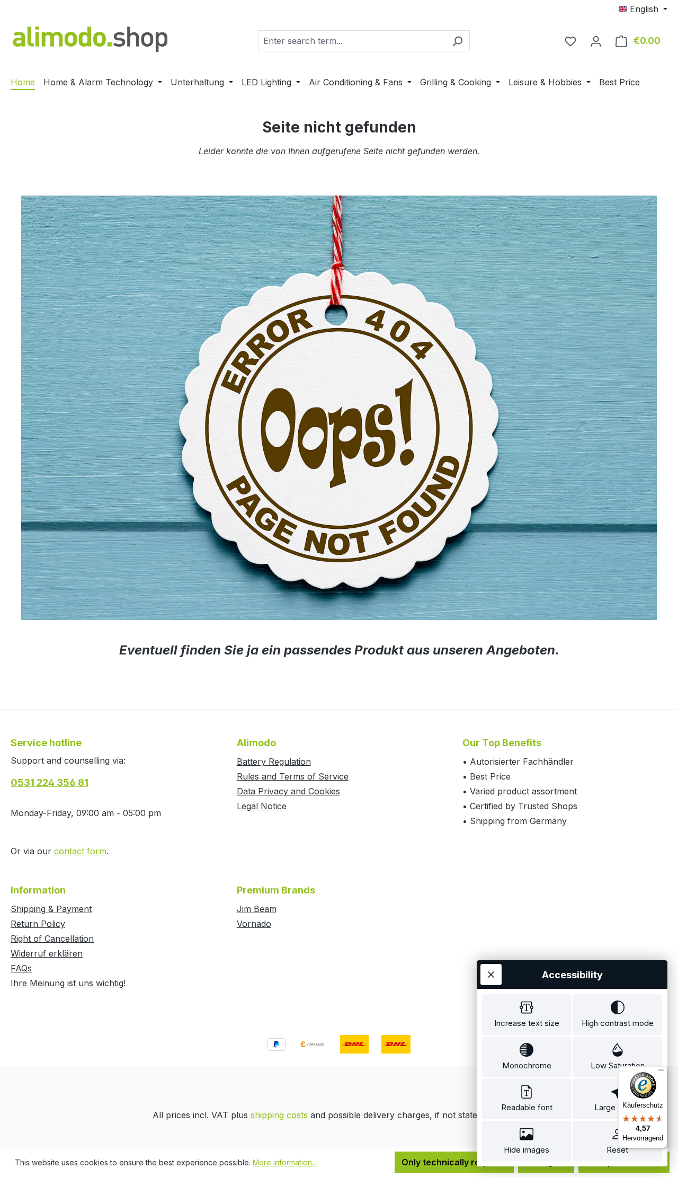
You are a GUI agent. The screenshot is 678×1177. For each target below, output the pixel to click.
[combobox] (351, 40)
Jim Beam (256, 909)
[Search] (457, 40)
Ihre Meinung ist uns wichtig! (68, 983)
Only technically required (454, 1162)
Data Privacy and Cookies (288, 791)
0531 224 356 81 (49, 782)
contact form (80, 851)
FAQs (21, 968)
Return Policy (38, 923)
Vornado (254, 923)
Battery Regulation (274, 761)
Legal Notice (262, 806)
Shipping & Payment (51, 909)
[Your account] (596, 40)
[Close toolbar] (491, 974)
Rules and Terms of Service (293, 776)
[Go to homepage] (90, 38)
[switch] (527, 1014)
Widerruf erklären (47, 953)
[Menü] (661, 1072)
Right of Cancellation (52, 938)
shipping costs (279, 1115)
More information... (285, 1162)
